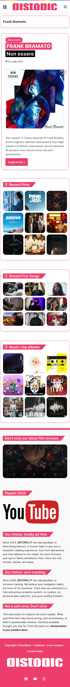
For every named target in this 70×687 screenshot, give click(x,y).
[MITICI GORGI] (35, 385)
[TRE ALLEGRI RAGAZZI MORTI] (57, 385)
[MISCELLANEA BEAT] (57, 363)
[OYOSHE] (35, 289)
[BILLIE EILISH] (57, 407)
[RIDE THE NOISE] (13, 289)
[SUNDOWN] (13, 223)
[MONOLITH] (13, 201)
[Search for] (65, 8)
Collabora (39, 645)
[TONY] (35, 244)
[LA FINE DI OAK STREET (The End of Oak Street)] (35, 201)
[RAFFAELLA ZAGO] (57, 304)
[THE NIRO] (35, 304)
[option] (35, 461)
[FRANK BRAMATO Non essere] (35, 98)
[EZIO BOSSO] (13, 363)
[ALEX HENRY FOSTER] (13, 319)
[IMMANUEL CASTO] (13, 407)
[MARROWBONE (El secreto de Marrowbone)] (35, 223)
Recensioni (14, 39)
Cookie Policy (35, 651)
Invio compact (55, 645)
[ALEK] (57, 289)
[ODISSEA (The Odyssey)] (57, 244)
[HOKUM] (57, 201)
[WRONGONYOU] (13, 304)
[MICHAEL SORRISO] (35, 319)
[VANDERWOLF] (57, 319)
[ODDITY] (13, 244)
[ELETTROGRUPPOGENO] (13, 385)
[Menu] (5, 8)
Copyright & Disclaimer (18, 645)
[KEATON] (35, 363)
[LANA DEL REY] (35, 407)
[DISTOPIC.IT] (35, 6)
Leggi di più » (16, 162)
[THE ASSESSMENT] (57, 223)
